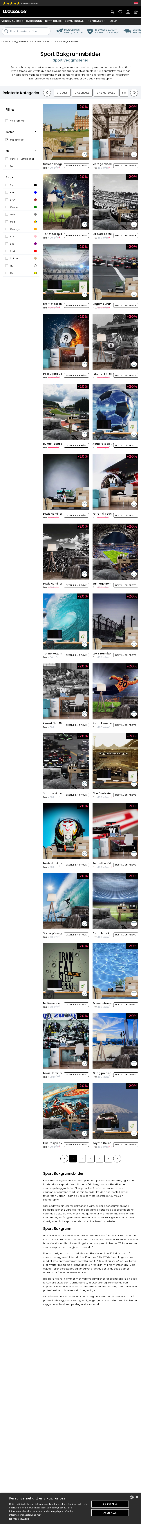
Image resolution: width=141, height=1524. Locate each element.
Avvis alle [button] (110, 1512)
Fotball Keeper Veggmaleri (111, 723)
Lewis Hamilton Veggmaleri (61, 863)
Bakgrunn (34, 20)
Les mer (36, 1514)
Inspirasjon (96, 20)
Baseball (82, 92)
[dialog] (70, 1508)
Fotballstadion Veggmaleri (111, 933)
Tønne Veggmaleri (55, 653)
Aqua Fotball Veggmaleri (109, 444)
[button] (48, 1519)
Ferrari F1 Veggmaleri (106, 514)
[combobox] (132, 1497)
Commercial (74, 20)
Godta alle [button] (110, 1504)
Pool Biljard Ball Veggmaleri (61, 374)
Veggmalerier (12, 20)
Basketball (106, 92)
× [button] (136, 1497)
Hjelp (113, 20)
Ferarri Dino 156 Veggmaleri (61, 723)
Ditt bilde (53, 20)
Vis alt (62, 92)
